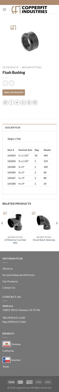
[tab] (29, 127)
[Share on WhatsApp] (5, 102)
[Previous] (2, 229)
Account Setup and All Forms (18, 274)
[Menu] (4, 9)
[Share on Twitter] (17, 102)
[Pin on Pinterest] (29, 102)
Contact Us (8, 287)
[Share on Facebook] (11, 102)
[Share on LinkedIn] (35, 102)
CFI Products (10, 67)
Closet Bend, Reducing (44, 240)
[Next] (56, 229)
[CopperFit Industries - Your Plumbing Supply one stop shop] (29, 9)
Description (12, 127)
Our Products (10, 281)
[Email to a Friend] (23, 102)
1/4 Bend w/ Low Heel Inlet (15, 241)
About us (7, 268)
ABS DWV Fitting (31, 67)
